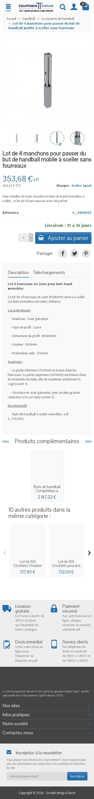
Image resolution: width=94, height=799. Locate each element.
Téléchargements (49, 273)
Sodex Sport (81, 185)
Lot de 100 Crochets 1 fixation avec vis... (27, 565)
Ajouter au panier (68, 238)
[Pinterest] (86, 253)
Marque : (64, 185)
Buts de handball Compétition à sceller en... (47, 490)
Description (18, 273)
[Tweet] (74, 253)
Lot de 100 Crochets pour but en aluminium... (66, 565)
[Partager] (62, 253)
